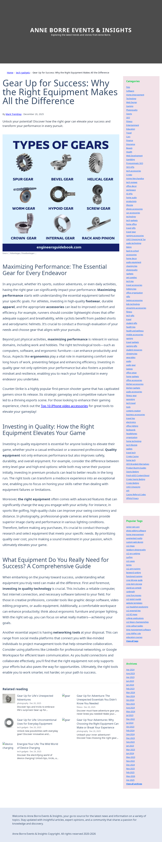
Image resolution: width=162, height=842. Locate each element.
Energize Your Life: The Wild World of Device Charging (37, 746)
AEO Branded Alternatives (137, 464)
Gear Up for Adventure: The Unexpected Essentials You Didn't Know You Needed (97, 699)
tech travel (131, 403)
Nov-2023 (130, 704)
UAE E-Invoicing (133, 487)
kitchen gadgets (133, 388)
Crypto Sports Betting (135, 479)
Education (130, 129)
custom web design (134, 542)
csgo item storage (134, 584)
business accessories (135, 414)
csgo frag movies (133, 595)
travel (128, 319)
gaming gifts (131, 346)
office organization (134, 292)
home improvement (135, 534)
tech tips (130, 281)
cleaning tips (131, 266)
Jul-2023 (129, 715)
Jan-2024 (130, 685)
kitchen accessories (134, 384)
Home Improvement (135, 94)
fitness (129, 311)
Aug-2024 (130, 707)
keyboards (130, 429)
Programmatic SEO (134, 163)
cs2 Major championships (137, 622)
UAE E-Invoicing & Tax (136, 239)
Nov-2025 (130, 768)
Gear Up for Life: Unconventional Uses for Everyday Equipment (36, 721)
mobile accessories (134, 334)
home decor (131, 258)
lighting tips (131, 289)
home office (131, 224)
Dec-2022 (130, 719)
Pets (128, 87)
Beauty (129, 148)
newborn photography (136, 549)
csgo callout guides (134, 626)
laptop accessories (134, 300)
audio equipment (133, 262)
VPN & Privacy (132, 498)
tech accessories (133, 171)
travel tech (131, 452)
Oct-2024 (130, 700)
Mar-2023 (130, 749)
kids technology (133, 304)
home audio (131, 197)
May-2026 (130, 776)
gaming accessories (135, 235)
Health (129, 152)
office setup (131, 372)
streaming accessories (136, 308)
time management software (138, 629)
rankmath (130, 591)
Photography (131, 110)
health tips (130, 327)
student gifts (131, 323)
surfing (129, 557)
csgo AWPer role (133, 633)
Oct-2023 (130, 726)
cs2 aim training (133, 568)
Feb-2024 (130, 730)
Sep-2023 (130, 742)
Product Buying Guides (136, 468)
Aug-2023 (130, 673)
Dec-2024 (130, 764)
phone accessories (134, 209)
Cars (128, 136)
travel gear (131, 231)
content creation (133, 410)
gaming (129, 338)
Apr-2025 (130, 780)
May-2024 (130, 711)
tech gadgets (23, 72)
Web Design (131, 102)
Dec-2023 (130, 738)
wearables (130, 357)
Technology (131, 98)
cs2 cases (130, 561)
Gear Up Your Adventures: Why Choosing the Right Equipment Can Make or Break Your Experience (98, 723)
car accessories (133, 212)
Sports (129, 113)
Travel (129, 133)
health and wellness (135, 330)
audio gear (131, 365)
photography (131, 270)
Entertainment (132, 125)
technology (131, 216)
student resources (134, 350)
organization (131, 437)
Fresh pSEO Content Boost (137, 475)
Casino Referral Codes (136, 494)
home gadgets (132, 376)
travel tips (130, 418)
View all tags (132, 641)
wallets (129, 448)
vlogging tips (131, 353)
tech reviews (131, 182)
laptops (129, 369)
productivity (131, 201)
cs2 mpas (130, 546)
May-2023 (130, 757)
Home (10, 72)
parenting (130, 399)
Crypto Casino (132, 456)
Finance (129, 140)
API (127, 490)
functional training (134, 576)
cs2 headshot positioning (137, 606)
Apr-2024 (130, 669)
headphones (131, 433)
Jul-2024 (129, 723)
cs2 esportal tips (133, 610)
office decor (131, 186)
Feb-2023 (130, 688)
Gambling (130, 159)
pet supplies (131, 277)
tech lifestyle (131, 445)
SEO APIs (130, 167)
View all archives (134, 784)
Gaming (129, 106)
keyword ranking (133, 572)
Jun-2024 (130, 753)
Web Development (134, 155)
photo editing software (136, 530)
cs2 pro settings (133, 553)
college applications (135, 618)
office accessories (134, 380)
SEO (128, 117)
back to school (132, 251)
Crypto (129, 174)
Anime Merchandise (135, 178)
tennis (129, 565)
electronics (131, 422)
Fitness (129, 121)
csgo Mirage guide (134, 580)
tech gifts (130, 315)
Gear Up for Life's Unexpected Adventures (35, 697)
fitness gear (131, 395)
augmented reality (134, 538)
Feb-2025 (130, 772)
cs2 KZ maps (131, 614)
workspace (131, 190)
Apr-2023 (130, 677)
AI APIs (129, 193)
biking (128, 247)
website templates (134, 603)
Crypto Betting (132, 483)
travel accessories (134, 285)
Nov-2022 (130, 761)
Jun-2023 (130, 681)
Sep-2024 (130, 734)
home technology (133, 441)
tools (128, 407)
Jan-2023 (130, 745)
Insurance (130, 144)
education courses (134, 637)
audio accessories (134, 391)
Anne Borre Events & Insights (81, 30)
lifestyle (129, 205)
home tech (131, 460)
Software (130, 91)
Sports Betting (132, 471)
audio (128, 361)
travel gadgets (132, 342)
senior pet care (133, 527)
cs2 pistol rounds (133, 599)
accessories (131, 254)
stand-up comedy (133, 587)
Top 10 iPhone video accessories (64, 406)
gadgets (129, 273)
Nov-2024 (130, 696)
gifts (128, 296)
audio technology (133, 243)
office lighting (132, 426)
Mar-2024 (130, 692)
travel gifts (131, 228)
